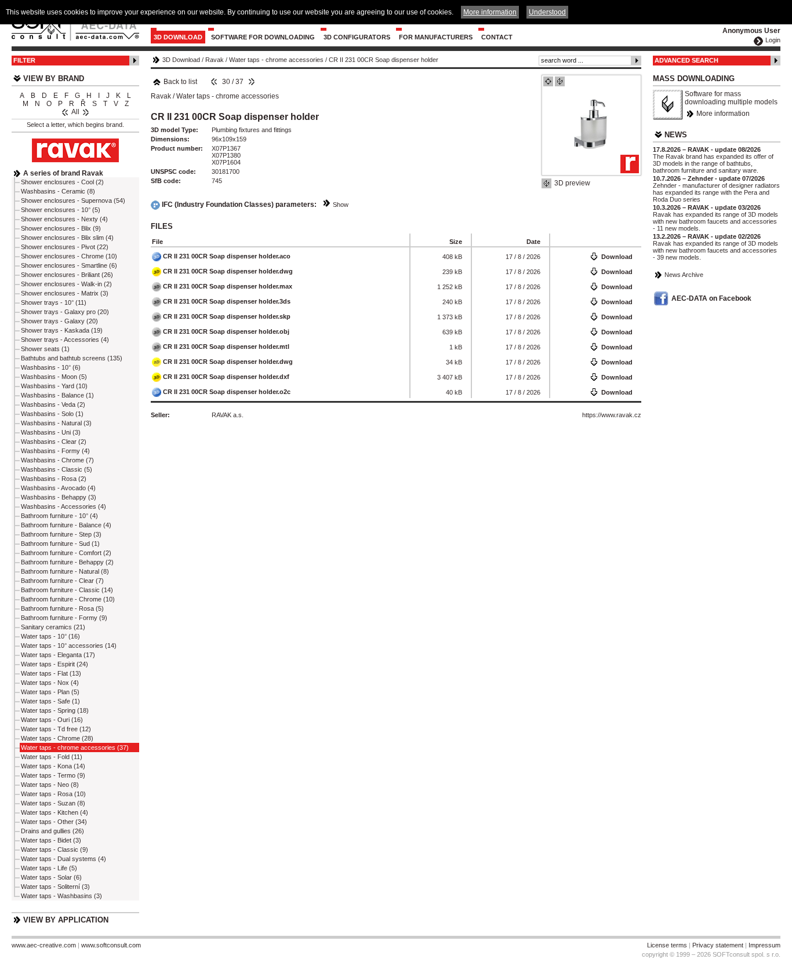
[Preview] (548, 81)
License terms (667, 945)
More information (723, 114)
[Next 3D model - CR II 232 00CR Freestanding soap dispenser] (251, 82)
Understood (547, 12)
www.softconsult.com (111, 945)
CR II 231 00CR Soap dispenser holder (383, 59)
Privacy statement (717, 945)
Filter (24, 60)
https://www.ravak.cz (611, 414)
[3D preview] (560, 81)
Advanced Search (686, 60)
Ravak (214, 59)
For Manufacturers (436, 37)
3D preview (572, 183)
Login (772, 40)
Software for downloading (263, 37)
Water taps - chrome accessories (276, 59)
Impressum (764, 945)
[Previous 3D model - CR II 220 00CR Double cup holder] (214, 82)
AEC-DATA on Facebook (711, 298)
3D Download (178, 37)
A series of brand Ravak (63, 173)
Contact (497, 37)
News (675, 134)
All (75, 112)
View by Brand (53, 78)
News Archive (683, 274)
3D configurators (357, 37)
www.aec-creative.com (44, 945)
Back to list (180, 82)
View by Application (65, 920)
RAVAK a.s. (228, 414)
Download (617, 256)
